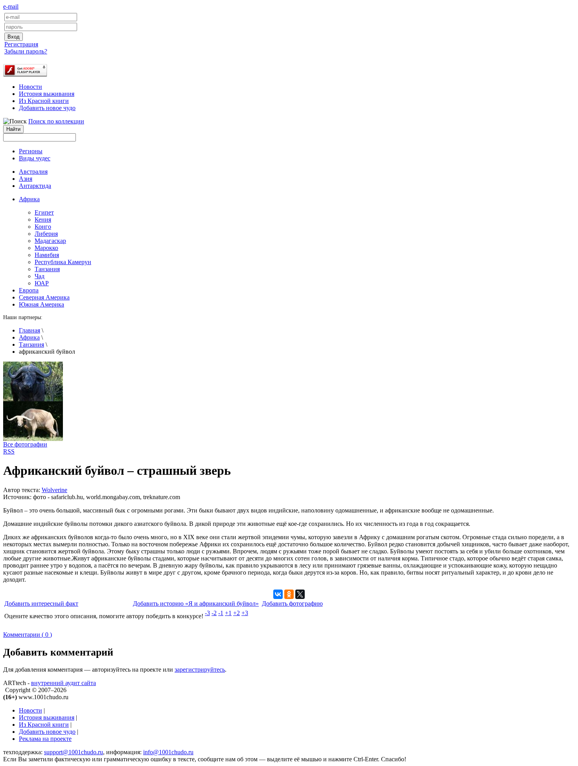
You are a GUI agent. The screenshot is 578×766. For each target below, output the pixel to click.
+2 (236, 613)
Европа (29, 290)
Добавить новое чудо (47, 108)
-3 (207, 613)
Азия (25, 178)
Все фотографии (25, 444)
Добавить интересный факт (41, 603)
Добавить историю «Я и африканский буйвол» (196, 603)
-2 (214, 613)
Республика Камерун (63, 262)
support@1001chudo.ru (73, 752)
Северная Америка (44, 297)
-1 (220, 613)
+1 (228, 613)
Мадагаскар (50, 240)
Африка (29, 337)
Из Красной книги (44, 100)
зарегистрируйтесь (200, 669)
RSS (9, 451)
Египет (44, 212)
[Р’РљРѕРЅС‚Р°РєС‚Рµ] (278, 594)
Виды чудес (34, 158)
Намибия (47, 255)
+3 (244, 613)
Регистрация (21, 44)
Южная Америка (41, 304)
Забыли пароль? (25, 51)
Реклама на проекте (45, 738)
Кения (43, 219)
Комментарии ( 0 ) (27, 634)
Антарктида (35, 185)
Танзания (47, 269)
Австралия (33, 171)
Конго (43, 226)
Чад (39, 276)
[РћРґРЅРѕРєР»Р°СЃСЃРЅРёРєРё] (289, 594)
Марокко (46, 247)
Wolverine (54, 490)
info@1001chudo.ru (168, 752)
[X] (300, 594)
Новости (30, 86)
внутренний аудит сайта (63, 683)
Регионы (30, 151)
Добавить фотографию (292, 603)
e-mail (10, 6)
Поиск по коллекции (56, 121)
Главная (29, 330)
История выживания (46, 93)
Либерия (46, 233)
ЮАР (42, 283)
